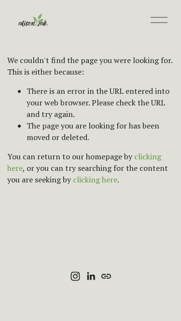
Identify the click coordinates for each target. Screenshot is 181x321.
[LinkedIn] (91, 276)
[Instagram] (75, 276)
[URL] (106, 276)
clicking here (95, 179)
